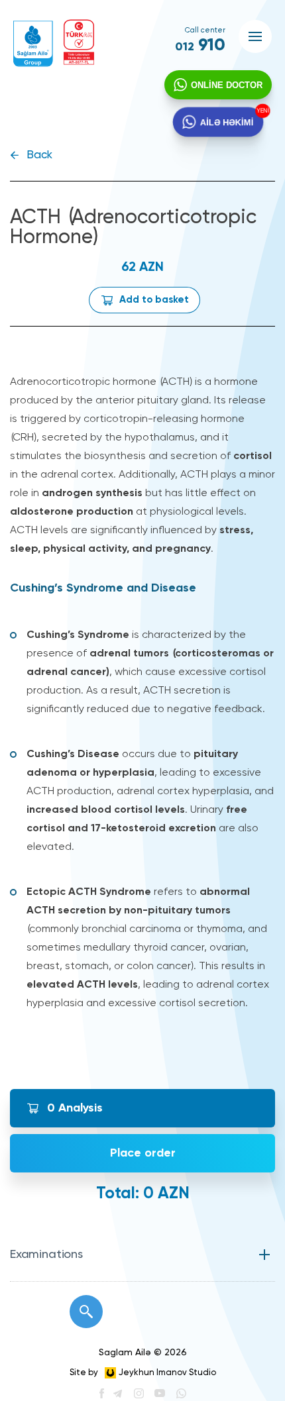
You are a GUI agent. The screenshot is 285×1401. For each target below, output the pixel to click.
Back (39, 155)
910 (200, 45)
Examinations (46, 1255)
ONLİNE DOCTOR (226, 85)
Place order (143, 1153)
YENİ (264, 110)
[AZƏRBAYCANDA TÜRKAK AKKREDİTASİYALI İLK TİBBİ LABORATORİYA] (79, 42)
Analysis (75, 1108)
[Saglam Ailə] (33, 43)
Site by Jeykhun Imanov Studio (143, 1373)
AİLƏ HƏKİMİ (227, 122)
